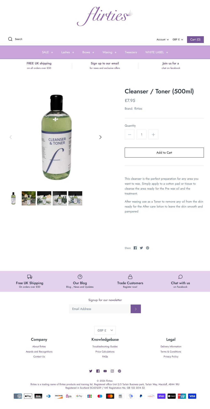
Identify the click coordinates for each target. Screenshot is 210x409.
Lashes (67, 52)
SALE (47, 52)
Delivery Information (171, 346)
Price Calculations (105, 351)
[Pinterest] (119, 371)
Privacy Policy (171, 356)
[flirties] (105, 16)
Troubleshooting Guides (105, 346)
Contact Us (39, 356)
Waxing (109, 52)
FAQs (105, 356)
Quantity (130, 126)
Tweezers (131, 52)
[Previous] (10, 137)
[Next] (100, 137)
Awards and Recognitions (39, 351)
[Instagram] (112, 371)
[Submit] (136, 309)
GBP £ (176, 39)
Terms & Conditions (171, 351)
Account (161, 39)
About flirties (39, 346)
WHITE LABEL (156, 52)
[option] (55, 137)
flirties (138, 108)
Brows (88, 52)
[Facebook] (97, 371)
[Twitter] (90, 371)
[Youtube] (105, 371)
